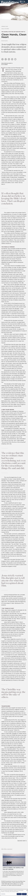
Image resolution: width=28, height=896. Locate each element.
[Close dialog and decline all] (27, 890)
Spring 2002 (4, 26)
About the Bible (5, 28)
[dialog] (14, 892)
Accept (24, 893)
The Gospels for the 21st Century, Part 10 (13, 31)
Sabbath (3, 74)
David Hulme (4, 40)
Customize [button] (3, 893)
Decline (19, 893)
